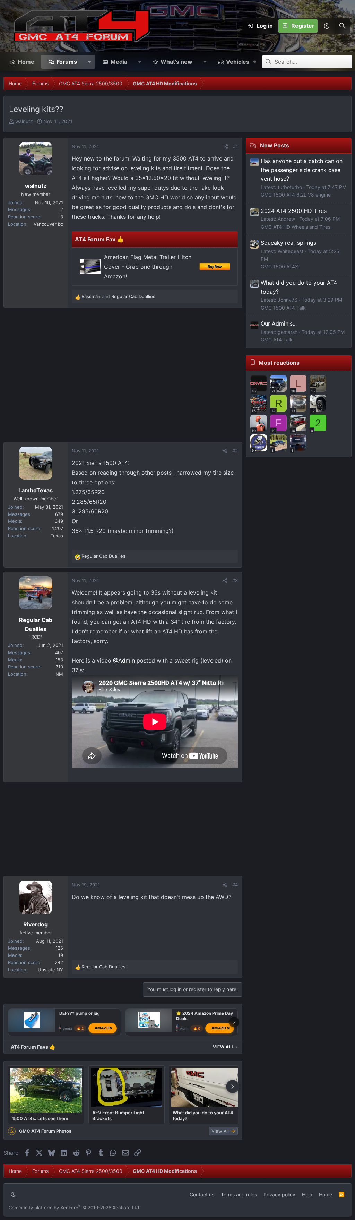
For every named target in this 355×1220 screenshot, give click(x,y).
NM (59, 674)
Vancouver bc (48, 224)
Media (119, 61)
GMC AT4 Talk (277, 340)
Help (307, 1194)
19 (60, 955)
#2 (235, 450)
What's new (176, 61)
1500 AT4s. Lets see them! (41, 1118)
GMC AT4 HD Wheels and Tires (295, 227)
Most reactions (279, 362)
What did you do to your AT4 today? (203, 1115)
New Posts (274, 145)
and (118, 296)
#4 (235, 885)
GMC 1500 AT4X (279, 266)
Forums (67, 61)
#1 (235, 146)
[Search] (342, 26)
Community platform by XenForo (74, 1207)
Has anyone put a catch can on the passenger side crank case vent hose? (302, 169)
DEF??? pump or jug (79, 1013)
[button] (326, 26)
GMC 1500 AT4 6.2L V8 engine (296, 195)
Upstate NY (50, 969)
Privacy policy (279, 1194)
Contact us (202, 1194)
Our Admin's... (279, 323)
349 (59, 521)
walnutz (24, 121)
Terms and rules (239, 1194)
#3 (235, 580)
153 (59, 660)
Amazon (104, 1028)
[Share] (226, 146)
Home (26, 61)
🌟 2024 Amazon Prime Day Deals (204, 1016)
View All (225, 1046)
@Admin (124, 660)
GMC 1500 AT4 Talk (283, 308)
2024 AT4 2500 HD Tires (294, 210)
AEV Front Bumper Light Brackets (118, 1115)
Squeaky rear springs (288, 242)
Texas (57, 535)
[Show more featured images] (232, 1086)
